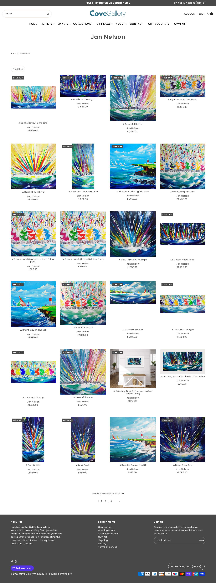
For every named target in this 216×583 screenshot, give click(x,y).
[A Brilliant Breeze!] (83, 303)
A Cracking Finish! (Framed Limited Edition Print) (132, 392)
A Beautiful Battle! (133, 124)
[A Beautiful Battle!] (133, 98)
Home (33, 24)
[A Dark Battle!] (33, 440)
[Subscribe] (201, 540)
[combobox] (27, 14)
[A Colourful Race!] (83, 372)
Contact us (104, 527)
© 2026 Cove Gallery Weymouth (29, 573)
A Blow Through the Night (133, 259)
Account (190, 14)
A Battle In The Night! (83, 99)
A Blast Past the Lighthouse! (133, 191)
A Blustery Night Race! (182, 259)
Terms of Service (107, 546)
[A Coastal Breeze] (133, 304)
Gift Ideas (104, 24)
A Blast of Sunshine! (33, 191)
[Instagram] (16, 562)
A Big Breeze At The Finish (182, 99)
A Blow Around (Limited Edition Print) (83, 259)
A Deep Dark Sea (182, 465)
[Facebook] (12, 562)
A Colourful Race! (83, 397)
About (120, 24)
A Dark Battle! (33, 465)
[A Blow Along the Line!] (182, 166)
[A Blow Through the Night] (133, 234)
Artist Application (108, 533)
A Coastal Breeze (133, 329)
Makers (63, 24)
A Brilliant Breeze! (83, 327)
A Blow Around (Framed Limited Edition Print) (33, 260)
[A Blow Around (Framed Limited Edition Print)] (33, 233)
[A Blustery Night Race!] (182, 234)
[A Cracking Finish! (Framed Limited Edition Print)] (133, 368)
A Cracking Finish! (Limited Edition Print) (182, 376)
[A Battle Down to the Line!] (33, 97)
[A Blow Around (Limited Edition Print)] (83, 233)
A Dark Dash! (83, 465)
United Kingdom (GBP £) (190, 2)
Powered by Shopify (60, 573)
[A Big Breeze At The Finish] (182, 86)
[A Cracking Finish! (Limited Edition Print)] (182, 361)
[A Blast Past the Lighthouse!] (133, 166)
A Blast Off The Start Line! (83, 191)
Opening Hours (106, 530)
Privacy (102, 543)
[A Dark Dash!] (83, 440)
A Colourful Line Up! (33, 397)
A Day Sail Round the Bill (132, 465)
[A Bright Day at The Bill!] (33, 304)
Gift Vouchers (158, 24)
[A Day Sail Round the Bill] (133, 439)
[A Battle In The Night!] (83, 86)
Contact (136, 24)
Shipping (103, 540)
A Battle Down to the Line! (33, 122)
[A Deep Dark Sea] (182, 439)
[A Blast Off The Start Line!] (83, 166)
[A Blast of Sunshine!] (33, 166)
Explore (19, 68)
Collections (82, 24)
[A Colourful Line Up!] (33, 372)
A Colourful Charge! (182, 329)
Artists (47, 24)
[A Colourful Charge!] (182, 304)
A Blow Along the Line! (182, 191)
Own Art (180, 24)
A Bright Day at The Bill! (33, 329)
